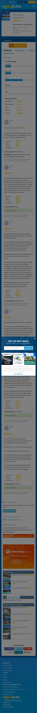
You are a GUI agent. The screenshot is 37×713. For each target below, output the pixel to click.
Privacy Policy (20, 372)
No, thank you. (18, 374)
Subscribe (28, 348)
